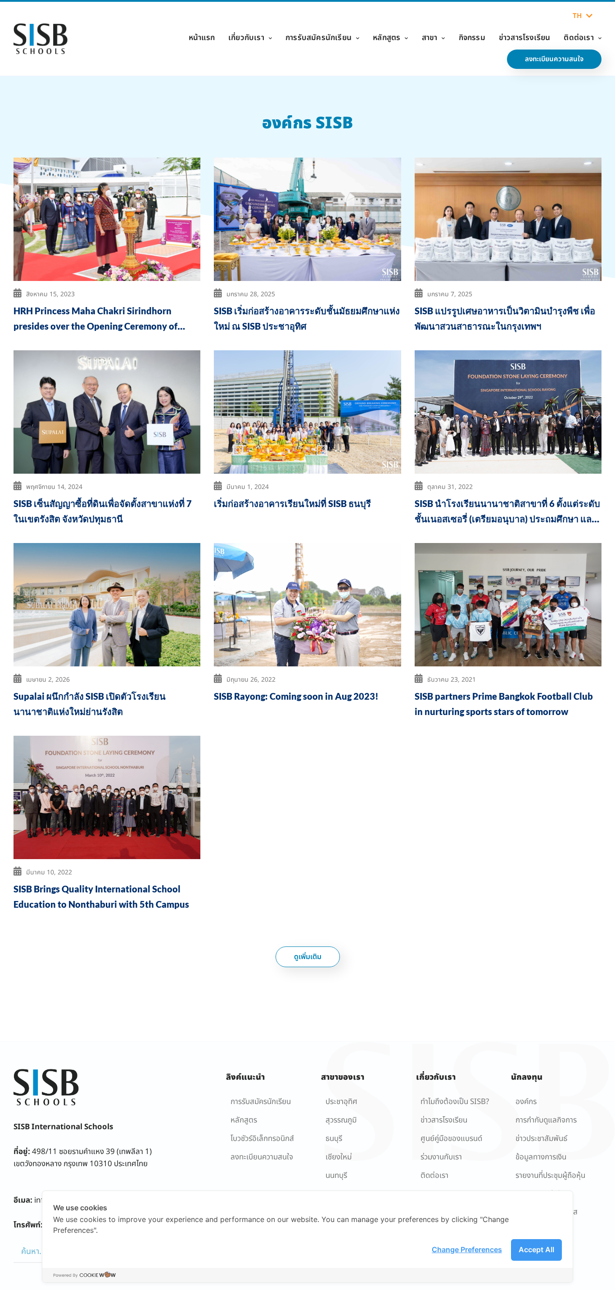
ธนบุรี (334, 1139)
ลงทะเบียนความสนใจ (262, 1157)
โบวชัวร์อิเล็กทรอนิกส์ (262, 1139)
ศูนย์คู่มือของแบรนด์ (451, 1139)
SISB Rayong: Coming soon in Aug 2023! (296, 696)
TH (577, 16)
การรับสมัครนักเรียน (318, 38)
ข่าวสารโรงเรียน (525, 38)
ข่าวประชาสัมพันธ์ (541, 1139)
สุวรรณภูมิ (341, 1120)
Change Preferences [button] (467, 1249)
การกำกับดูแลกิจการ (546, 1120)
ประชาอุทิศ (341, 1102)
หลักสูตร (386, 38)
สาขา (430, 38)
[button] (308, 956)
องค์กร (526, 1102)
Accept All (536, 1249)
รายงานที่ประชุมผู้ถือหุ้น (550, 1175)
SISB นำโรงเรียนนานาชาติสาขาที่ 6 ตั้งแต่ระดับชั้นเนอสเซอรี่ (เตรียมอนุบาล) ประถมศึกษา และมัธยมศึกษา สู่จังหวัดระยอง (507, 518)
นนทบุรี (336, 1175)
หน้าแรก (202, 38)
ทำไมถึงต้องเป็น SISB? (455, 1102)
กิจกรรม (472, 38)
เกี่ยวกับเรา (246, 38)
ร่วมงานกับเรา (441, 1157)
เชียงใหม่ (339, 1157)
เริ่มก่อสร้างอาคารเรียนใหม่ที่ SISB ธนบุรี (292, 503)
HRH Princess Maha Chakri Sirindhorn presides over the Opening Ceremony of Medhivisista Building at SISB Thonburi (95, 326)
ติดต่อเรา (578, 38)
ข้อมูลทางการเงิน (541, 1157)
